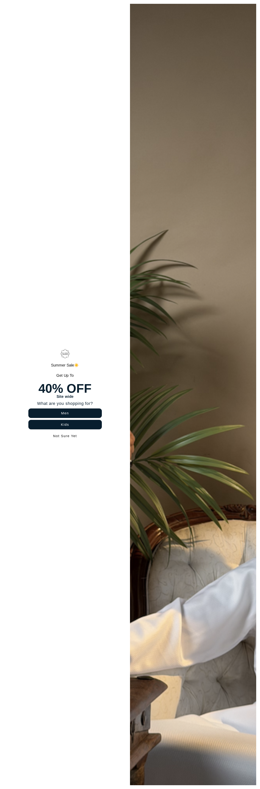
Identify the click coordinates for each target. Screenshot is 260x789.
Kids (65, 425)
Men (65, 413)
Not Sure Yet (65, 436)
